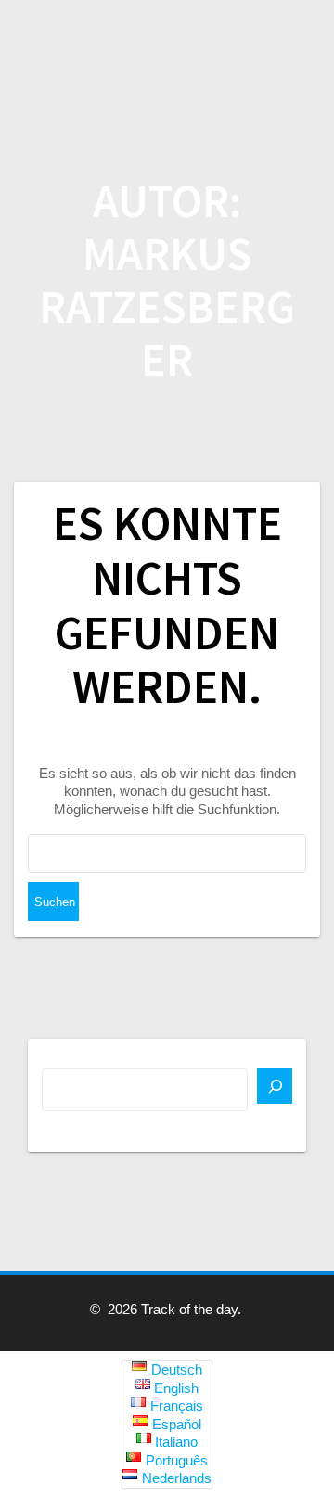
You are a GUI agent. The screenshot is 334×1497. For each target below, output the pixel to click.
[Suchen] (274, 1086)
